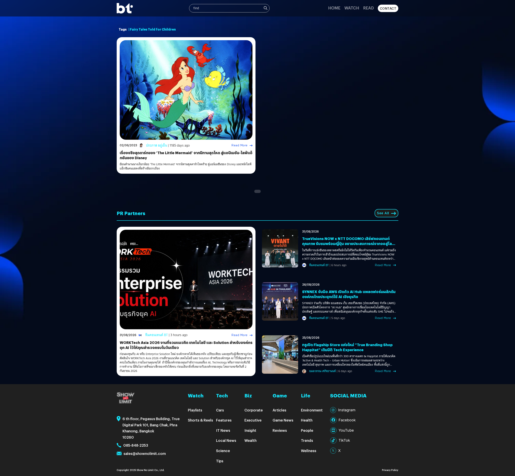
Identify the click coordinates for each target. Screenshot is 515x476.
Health (306, 420)
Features (224, 420)
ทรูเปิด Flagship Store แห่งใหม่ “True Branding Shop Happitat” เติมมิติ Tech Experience (347, 347)
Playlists (195, 409)
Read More (239, 145)
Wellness (308, 450)
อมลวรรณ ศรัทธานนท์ (322, 371)
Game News (283, 420)
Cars (220, 409)
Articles (279, 409)
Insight (250, 430)
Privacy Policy (390, 470)
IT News (223, 430)
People (307, 430)
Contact (388, 8)
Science (223, 450)
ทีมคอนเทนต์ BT (156, 335)
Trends (307, 440)
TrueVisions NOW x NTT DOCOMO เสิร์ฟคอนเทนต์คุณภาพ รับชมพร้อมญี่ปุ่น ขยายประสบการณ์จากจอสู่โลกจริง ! (348, 243)
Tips (219, 460)
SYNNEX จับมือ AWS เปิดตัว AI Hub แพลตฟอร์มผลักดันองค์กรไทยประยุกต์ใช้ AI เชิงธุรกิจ (349, 294)
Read (368, 8)
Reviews (280, 430)
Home (334, 8)
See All (383, 213)
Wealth (250, 440)
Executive (253, 420)
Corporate (253, 409)
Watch (351, 8)
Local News (226, 440)
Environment (312, 409)
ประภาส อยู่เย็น (156, 145)
